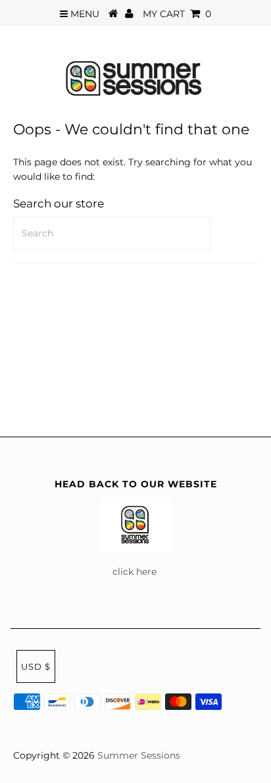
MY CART (177, 14)
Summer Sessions (138, 755)
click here (135, 572)
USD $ (36, 666)
